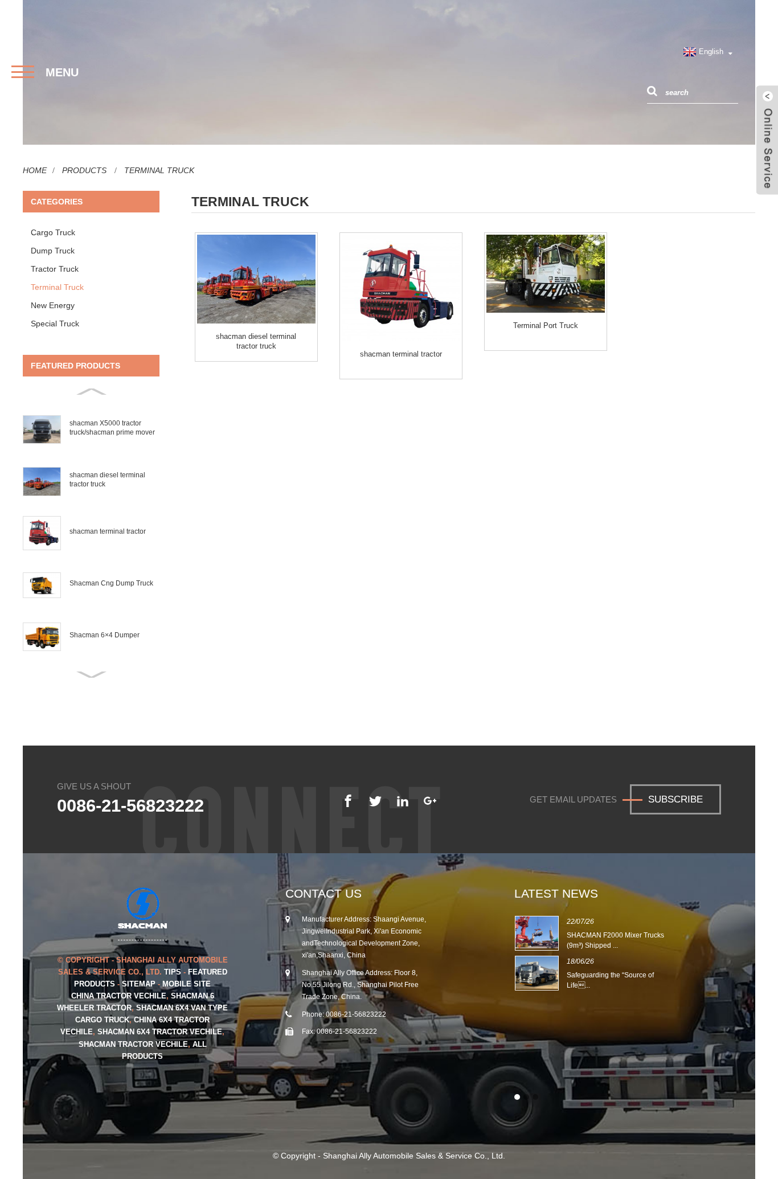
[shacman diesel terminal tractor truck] (256, 279)
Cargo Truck (53, 232)
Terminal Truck (159, 170)
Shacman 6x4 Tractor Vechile (159, 1031)
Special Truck (55, 323)
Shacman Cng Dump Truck (111, 583)
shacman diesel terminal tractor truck (107, 479)
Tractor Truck (55, 268)
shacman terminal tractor (107, 531)
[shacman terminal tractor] (401, 288)
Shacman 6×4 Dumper (104, 635)
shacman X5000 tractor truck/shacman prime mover (112, 427)
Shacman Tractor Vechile (133, 1044)
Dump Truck (53, 250)
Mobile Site (186, 984)
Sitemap (138, 984)
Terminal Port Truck (545, 325)
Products (84, 170)
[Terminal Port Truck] (545, 274)
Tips (172, 972)
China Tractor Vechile (118, 996)
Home (35, 170)
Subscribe (675, 799)
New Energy (53, 305)
